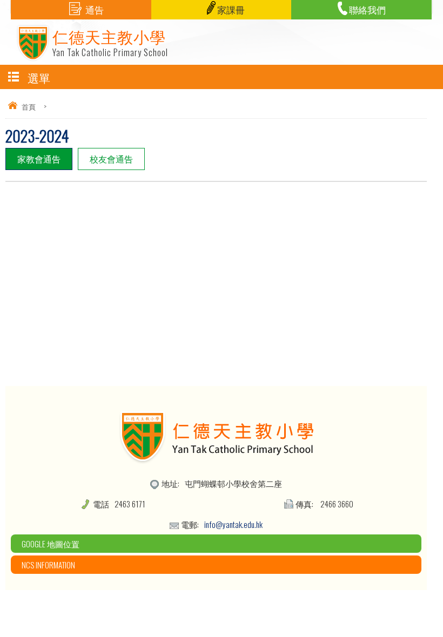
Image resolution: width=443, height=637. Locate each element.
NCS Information (48, 565)
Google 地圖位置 (50, 544)
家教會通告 (39, 158)
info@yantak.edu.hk (233, 524)
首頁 (29, 106)
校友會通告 (111, 158)
